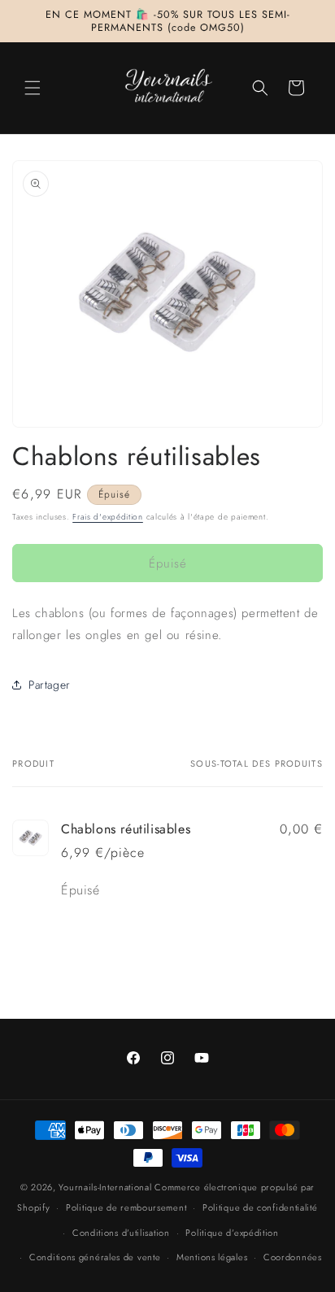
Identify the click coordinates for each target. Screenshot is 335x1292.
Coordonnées (292, 1257)
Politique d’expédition (231, 1232)
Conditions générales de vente (94, 1257)
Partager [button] (49, 684)
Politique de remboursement (126, 1207)
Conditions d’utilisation (121, 1232)
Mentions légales (211, 1257)
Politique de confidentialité (260, 1207)
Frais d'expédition (107, 517)
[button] (32, 88)
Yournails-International (105, 1187)
